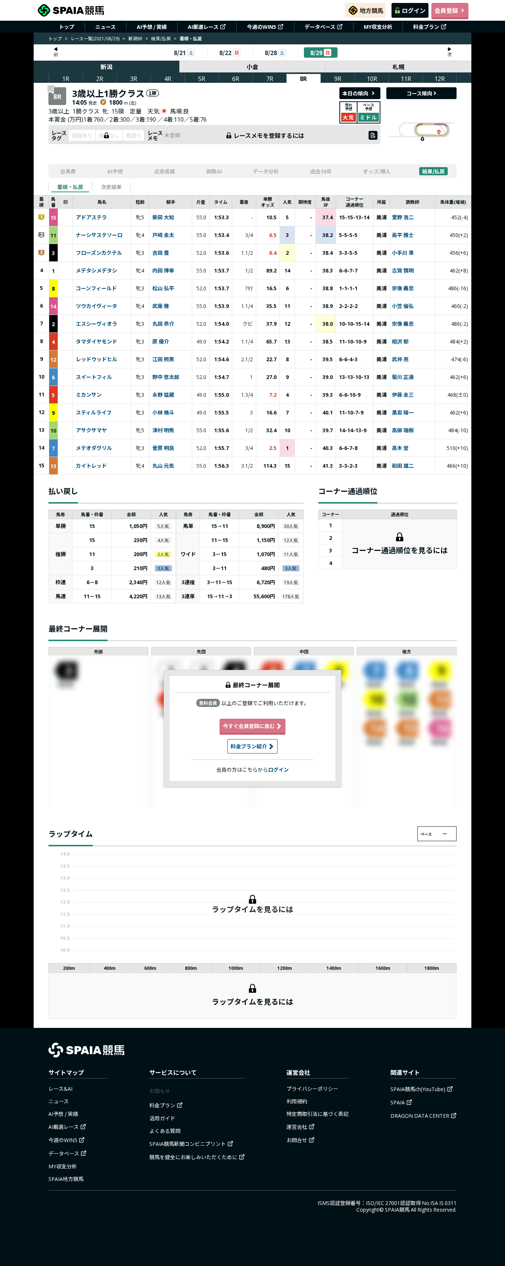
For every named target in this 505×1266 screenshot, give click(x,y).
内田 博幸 (163, 270)
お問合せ (297, 1140)
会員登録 (446, 10)
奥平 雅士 (403, 235)
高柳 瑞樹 (403, 430)
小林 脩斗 (163, 412)
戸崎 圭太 (163, 235)
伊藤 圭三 (403, 395)
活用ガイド (162, 1118)
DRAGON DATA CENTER (419, 1115)
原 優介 (160, 341)
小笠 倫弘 (403, 306)
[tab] (70, 186)
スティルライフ (94, 412)
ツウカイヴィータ (96, 306)
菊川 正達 (403, 377)
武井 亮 (400, 359)
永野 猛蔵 (163, 395)
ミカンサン (89, 395)
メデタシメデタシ (96, 270)
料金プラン (426, 26)
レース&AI (60, 1088)
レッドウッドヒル (96, 359)
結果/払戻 (161, 38)
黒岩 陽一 (403, 412)
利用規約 (297, 1101)
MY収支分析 (378, 26)
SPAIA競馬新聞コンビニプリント (187, 1144)
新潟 (106, 66)
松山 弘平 (163, 288)
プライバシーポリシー (312, 1088)
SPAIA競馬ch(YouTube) (417, 1089)
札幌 (398, 66)
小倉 (252, 66)
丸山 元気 (163, 466)
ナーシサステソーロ (99, 235)
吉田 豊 (160, 253)
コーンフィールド (96, 288)
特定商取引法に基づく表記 (318, 1113)
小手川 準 (403, 253)
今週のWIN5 (261, 26)
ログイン (414, 10)
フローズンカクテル (99, 253)
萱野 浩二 (403, 217)
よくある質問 (164, 1130)
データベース (320, 26)
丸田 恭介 (163, 324)
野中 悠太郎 (165, 377)
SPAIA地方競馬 (66, 1178)
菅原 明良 (163, 448)
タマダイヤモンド (96, 341)
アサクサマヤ (91, 430)
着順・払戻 (70, 186)
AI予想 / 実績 (152, 26)
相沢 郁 (400, 341)
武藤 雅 (160, 306)
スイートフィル (94, 377)
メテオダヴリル (94, 448)
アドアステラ (91, 217)
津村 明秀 (163, 430)
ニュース (105, 26)
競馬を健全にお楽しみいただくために (193, 1157)
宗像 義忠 (403, 288)
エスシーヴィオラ (96, 324)
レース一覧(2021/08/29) (95, 38)
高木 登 (400, 448)
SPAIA (397, 1102)
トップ (66, 26)
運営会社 (297, 1127)
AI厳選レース (203, 26)
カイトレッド (91, 466)
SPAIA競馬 (397, 1209)
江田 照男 (163, 359)
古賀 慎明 (403, 270)
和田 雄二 (403, 466)
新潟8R (135, 38)
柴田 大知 (163, 217)
